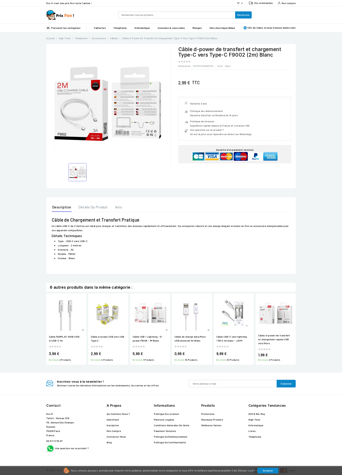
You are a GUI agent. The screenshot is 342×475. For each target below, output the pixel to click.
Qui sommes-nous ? (118, 413)
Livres (252, 430)
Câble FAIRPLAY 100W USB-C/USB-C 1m (64, 338)
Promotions (208, 413)
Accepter (268, 470)
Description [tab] (61, 207)
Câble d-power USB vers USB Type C (107, 338)
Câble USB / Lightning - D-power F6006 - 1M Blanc (148, 338)
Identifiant (113, 419)
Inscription (113, 425)
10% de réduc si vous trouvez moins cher (271, 27)
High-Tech (254, 419)
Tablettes (100, 27)
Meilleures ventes (211, 425)
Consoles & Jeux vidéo (171, 27)
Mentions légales (164, 419)
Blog (109, 442)
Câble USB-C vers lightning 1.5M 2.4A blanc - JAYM (231, 338)
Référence (184, 65)
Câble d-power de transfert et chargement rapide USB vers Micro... (274, 339)
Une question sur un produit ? (71, 448)
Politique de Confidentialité (170, 442)
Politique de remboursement (170, 436)
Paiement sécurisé (165, 430)
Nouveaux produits (212, 419)
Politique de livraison (166, 413)
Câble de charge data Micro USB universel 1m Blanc (190, 338)
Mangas (197, 27)
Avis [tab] (118, 207)
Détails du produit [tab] (93, 207)
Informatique (142, 27)
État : (221, 65)
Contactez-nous (116, 436)
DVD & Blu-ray (256, 413)
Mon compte (114, 430)
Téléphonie (120, 27)
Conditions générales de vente (172, 425)
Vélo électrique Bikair (222, 27)
